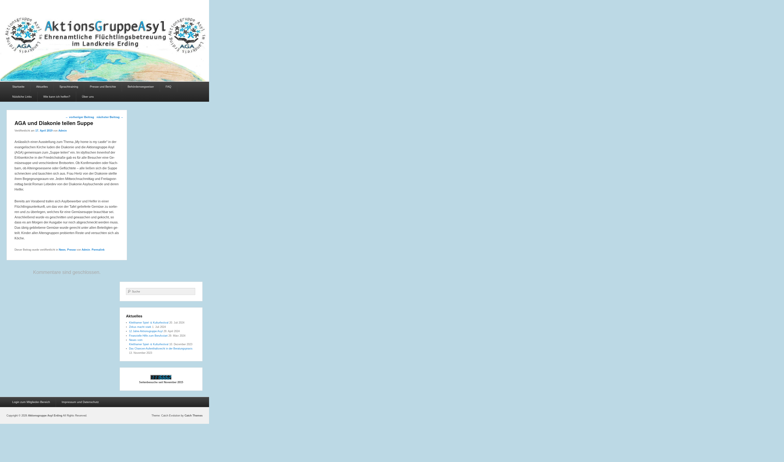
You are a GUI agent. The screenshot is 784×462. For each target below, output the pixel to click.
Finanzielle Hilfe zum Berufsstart (148, 335)
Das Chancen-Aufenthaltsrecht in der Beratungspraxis (161, 348)
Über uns (88, 96)
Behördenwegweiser (141, 86)
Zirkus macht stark (140, 326)
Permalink (98, 249)
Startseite (18, 86)
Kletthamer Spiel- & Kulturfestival (148, 322)
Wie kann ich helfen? (56, 96)
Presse (71, 249)
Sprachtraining (68, 86)
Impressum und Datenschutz (80, 402)
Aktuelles (42, 86)
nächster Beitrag (110, 117)
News (62, 249)
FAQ (168, 86)
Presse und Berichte (103, 86)
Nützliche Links (22, 96)
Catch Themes (194, 415)
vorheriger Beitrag (79, 117)
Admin (62, 130)
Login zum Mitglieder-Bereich (31, 402)
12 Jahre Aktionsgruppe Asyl (146, 331)
